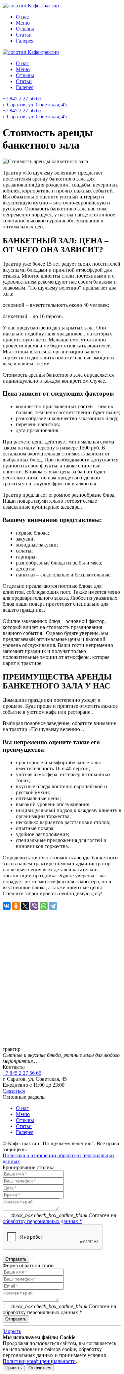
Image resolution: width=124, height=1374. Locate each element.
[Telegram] (53, 906)
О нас (22, 17)
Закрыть (12, 1331)
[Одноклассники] (16, 906)
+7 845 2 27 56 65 (22, 98)
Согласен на (59, 1218)
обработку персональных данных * (42, 1221)
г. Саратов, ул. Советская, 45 (35, 104)
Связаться (14, 1091)
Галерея (24, 41)
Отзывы (25, 29)
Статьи (24, 35)
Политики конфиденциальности (39, 1361)
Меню (23, 23)
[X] (25, 906)
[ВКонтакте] (7, 906)
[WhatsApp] (44, 906)
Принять (13, 1367)
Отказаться (39, 1367)
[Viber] (34, 906)
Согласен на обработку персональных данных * (59, 1309)
